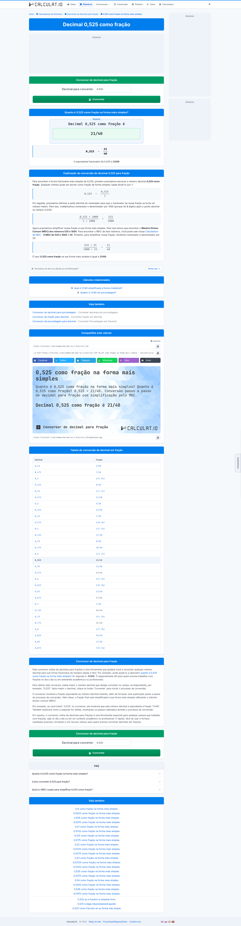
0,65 (37, 591)
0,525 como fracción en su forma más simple (97, 908)
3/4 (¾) (100, 616)
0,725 (38, 610)
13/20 (99, 591)
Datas (73, 4)
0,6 (37, 579)
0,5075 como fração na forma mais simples (96, 822)
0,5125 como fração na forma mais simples (97, 831)
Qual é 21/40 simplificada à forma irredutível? (98, 288)
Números (87, 4)
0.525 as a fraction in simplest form (96, 899)
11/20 (99, 566)
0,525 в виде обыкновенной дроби (96, 903)
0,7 (37, 604)
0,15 (37, 466)
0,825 (38, 635)
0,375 (38, 522)
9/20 (98, 541)
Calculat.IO (72, 921)
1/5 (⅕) (100, 478)
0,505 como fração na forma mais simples (96, 817)
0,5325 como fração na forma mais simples (96, 866)
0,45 (37, 541)
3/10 (98, 503)
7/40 (98, 472)
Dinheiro (139, 4)
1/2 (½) (100, 554)
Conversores (102, 4)
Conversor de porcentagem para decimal (54, 321)
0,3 (37, 503)
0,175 (38, 472)
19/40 (99, 547)
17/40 (99, 535)
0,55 (37, 566)
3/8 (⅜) (100, 522)
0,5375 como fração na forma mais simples (96, 875)
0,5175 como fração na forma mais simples (96, 840)
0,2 (37, 478)
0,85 (37, 642)
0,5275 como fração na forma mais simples (96, 853)
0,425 (38, 535)
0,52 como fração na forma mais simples (96, 844)
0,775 (38, 623)
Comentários (238, 463)
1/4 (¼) (100, 491)
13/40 (99, 510)
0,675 (38, 598)
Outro (152, 4)
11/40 (99, 497)
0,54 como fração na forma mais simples (96, 880)
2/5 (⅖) (100, 529)
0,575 (38, 573)
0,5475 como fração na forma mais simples (96, 893)
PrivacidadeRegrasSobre (115, 921)
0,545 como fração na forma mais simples (96, 889)
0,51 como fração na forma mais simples (96, 826)
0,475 (38, 547)
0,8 (37, 629)
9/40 (98, 485)
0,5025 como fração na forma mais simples (96, 813)
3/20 (98, 466)
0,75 (37, 616)
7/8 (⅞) (100, 648)
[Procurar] (209, 4)
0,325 (38, 510)
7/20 (98, 516)
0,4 (37, 529)
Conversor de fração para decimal (50, 316)
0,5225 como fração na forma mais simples (96, 849)
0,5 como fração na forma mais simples (96, 808)
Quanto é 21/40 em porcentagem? (98, 292)
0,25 (37, 491)
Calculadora (167, 4)
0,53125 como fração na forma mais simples (96, 862)
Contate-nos (135, 921)
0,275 (38, 497)
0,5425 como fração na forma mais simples (96, 884)
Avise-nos (154, 268)
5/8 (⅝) (100, 585)
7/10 (98, 604)
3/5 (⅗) (100, 579)
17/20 (99, 642)
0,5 (37, 554)
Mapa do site (95, 921)
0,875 (38, 648)
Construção (122, 4)
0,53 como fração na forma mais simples (96, 858)
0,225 (38, 485)
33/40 (99, 635)
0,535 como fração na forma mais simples (96, 871)
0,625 (38, 585)
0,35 (37, 516)
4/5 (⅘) (100, 629)
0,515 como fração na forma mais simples (96, 835)
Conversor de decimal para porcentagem (54, 312)
